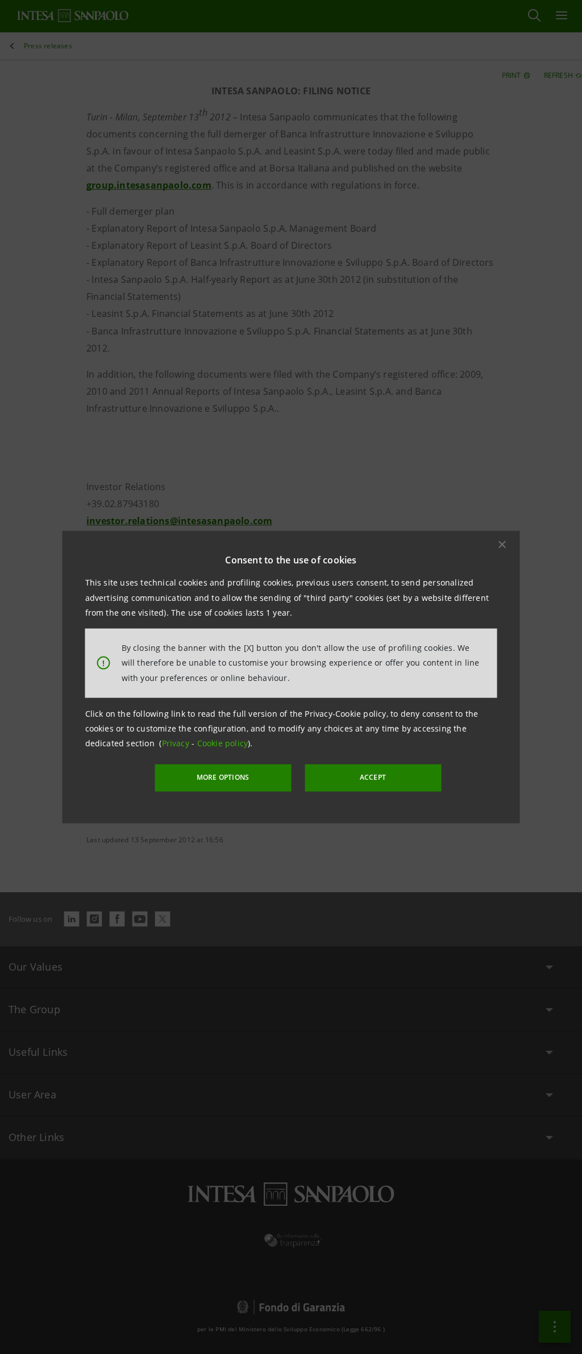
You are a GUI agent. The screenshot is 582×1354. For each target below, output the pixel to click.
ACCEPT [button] (373, 777)
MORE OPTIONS (223, 777)
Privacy (177, 743)
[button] (502, 544)
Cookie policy (222, 743)
